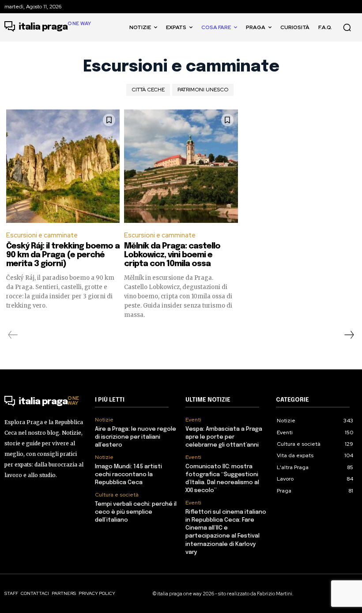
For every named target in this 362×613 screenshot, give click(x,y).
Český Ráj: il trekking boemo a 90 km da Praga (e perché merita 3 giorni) (63, 255)
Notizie (104, 420)
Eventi (193, 420)
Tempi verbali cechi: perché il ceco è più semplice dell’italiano (136, 512)
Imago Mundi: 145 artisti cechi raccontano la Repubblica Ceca (128, 474)
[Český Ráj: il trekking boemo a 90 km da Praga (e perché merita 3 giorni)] (63, 166)
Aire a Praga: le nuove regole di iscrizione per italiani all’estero (135, 437)
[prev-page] (13, 335)
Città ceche (148, 89)
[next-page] (349, 335)
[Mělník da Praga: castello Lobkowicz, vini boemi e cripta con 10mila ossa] (181, 166)
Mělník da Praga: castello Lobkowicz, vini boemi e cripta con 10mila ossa (172, 255)
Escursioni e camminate (42, 235)
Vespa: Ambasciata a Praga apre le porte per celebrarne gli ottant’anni (223, 437)
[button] (347, 27)
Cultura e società (117, 495)
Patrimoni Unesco (202, 89)
